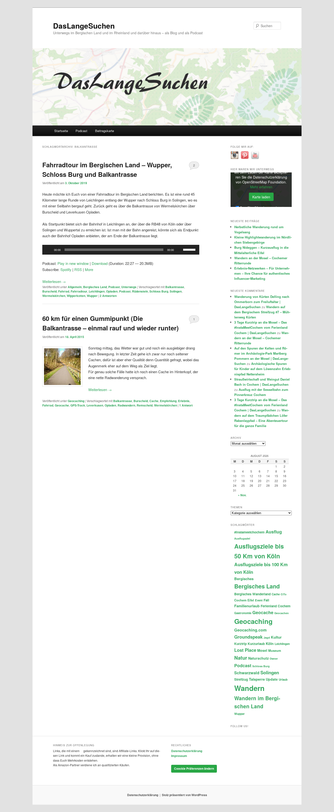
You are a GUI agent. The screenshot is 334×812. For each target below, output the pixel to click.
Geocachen (281, 613)
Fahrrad (63, 291)
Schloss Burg (158, 291)
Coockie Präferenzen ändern (194, 768)
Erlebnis (183, 401)
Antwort (186, 405)
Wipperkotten (76, 295)
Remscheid (145, 405)
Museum (274, 650)
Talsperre (257, 679)
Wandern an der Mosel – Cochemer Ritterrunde (261, 337)
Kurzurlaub (256, 643)
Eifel (250, 600)
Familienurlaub (247, 606)
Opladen (112, 291)
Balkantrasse (174, 287)
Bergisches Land (95, 287)
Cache (153, 401)
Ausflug (274, 532)
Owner (274, 658)
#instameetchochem (249, 532)
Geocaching (76, 401)
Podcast (81, 130)
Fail (266, 600)
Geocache (62, 405)
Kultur (276, 637)
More (89, 269)
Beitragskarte (104, 130)
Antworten (108, 295)
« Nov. (242, 495)
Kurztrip (240, 643)
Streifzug (241, 679)
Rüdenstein (140, 291)
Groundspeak (248, 636)
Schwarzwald (246, 673)
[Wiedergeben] (48, 249)
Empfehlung (168, 401)
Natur (240, 657)
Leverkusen (95, 405)
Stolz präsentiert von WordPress (184, 795)
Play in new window (73, 263)
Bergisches (244, 578)
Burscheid (49, 291)
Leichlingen (97, 291)
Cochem (240, 600)
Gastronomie (242, 613)
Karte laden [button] (261, 196)
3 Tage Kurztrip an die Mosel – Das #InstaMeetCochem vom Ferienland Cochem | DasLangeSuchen (261, 327)
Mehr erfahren (261, 186)
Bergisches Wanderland (252, 594)
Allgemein (75, 287)
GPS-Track (77, 405)
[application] (120, 250)
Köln (270, 643)
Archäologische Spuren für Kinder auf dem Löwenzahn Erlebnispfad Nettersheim (262, 368)
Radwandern (126, 405)
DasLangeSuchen (84, 25)
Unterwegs (128, 287)
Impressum (179, 756)
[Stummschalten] (179, 249)
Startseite (61, 130)
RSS (78, 269)
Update (272, 679)
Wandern (249, 688)
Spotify (65, 269)
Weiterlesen (54, 281)
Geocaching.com (250, 630)
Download (100, 263)
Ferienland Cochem (275, 606)
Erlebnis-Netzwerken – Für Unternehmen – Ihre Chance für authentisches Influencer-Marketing (262, 273)
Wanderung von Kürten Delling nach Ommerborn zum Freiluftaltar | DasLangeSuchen (261, 301)
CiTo (284, 594)
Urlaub (283, 679)
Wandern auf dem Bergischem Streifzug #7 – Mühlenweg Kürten (262, 311)
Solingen (176, 291)
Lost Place (245, 650)
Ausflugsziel (242, 538)
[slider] (190, 249)
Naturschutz (258, 658)
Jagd (267, 637)
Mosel (262, 650)
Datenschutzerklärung (186, 751)
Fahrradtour (79, 291)
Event (259, 600)
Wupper (92, 295)
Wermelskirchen (53, 295)
